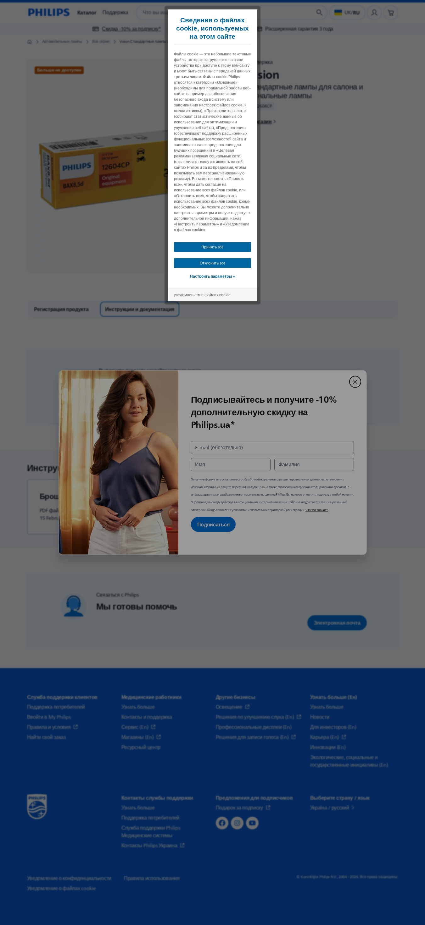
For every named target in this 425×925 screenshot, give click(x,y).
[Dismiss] (355, 382)
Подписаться (213, 524)
